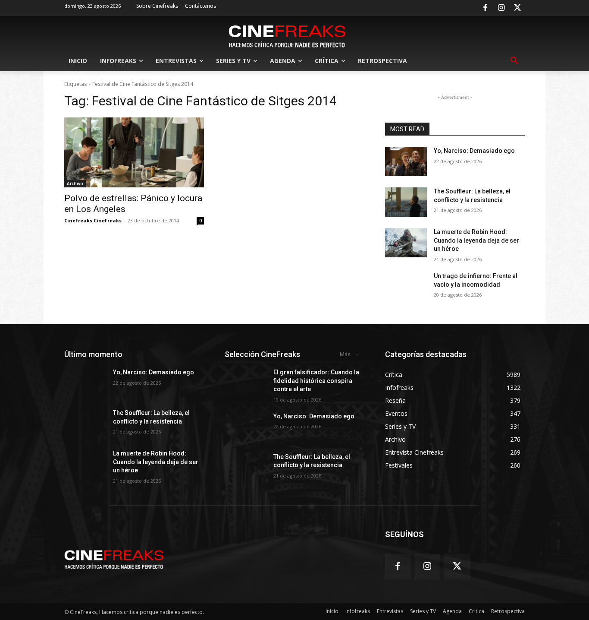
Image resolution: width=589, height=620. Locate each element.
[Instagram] (501, 8)
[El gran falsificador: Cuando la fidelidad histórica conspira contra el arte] (245, 383)
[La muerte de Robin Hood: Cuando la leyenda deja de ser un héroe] (406, 242)
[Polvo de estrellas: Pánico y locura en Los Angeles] (134, 152)
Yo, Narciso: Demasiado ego (474, 150)
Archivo (75, 183)
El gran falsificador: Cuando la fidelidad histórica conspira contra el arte (316, 380)
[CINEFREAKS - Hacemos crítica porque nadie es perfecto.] (287, 35)
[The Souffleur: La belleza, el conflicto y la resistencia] (406, 202)
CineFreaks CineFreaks (93, 220)
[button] (514, 61)
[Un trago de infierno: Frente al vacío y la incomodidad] (406, 286)
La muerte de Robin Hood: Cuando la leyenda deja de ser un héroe (476, 240)
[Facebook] (485, 8)
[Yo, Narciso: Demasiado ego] (406, 161)
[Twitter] (517, 8)
